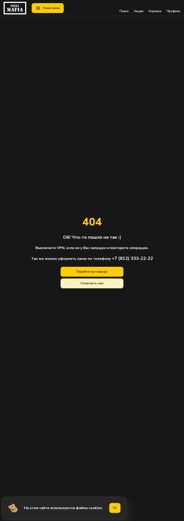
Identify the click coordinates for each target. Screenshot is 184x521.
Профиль (173, 11)
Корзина (155, 11)
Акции (138, 11)
